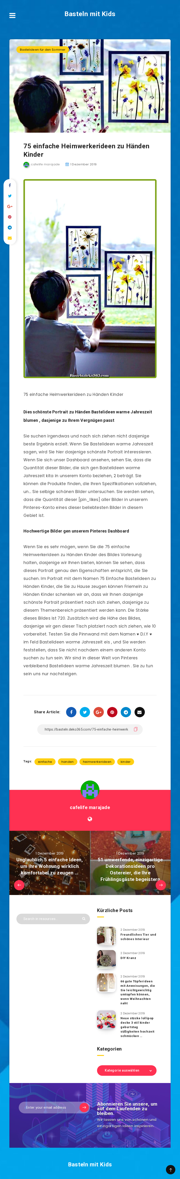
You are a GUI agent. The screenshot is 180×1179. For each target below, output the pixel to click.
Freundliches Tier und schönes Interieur (138, 937)
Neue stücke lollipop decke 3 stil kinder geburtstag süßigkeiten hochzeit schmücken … (137, 1026)
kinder (126, 762)
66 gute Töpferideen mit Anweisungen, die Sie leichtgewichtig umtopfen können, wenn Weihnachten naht (137, 992)
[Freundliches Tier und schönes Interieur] (106, 936)
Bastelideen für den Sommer (43, 49)
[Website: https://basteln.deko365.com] (90, 819)
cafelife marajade (90, 807)
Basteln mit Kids (90, 14)
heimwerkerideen (97, 762)
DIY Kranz (128, 958)
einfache (45, 762)
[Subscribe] (84, 1107)
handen (67, 762)
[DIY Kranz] (106, 959)
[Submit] (83, 919)
